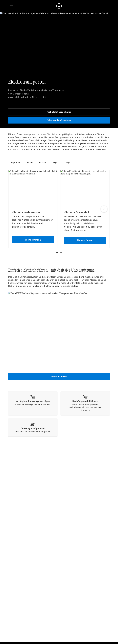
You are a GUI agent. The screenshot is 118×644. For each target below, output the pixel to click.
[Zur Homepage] (59, 6)
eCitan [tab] (42, 162)
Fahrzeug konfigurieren (59, 119)
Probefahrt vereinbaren (59, 111)
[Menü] (11, 6)
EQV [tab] (55, 162)
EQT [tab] (68, 162)
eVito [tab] (30, 162)
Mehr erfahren (59, 376)
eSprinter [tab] (16, 162)
